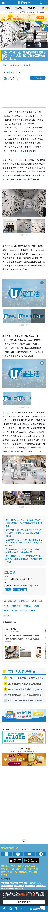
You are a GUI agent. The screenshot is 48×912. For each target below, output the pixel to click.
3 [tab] (23, 15)
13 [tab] (18, 20)
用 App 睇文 (39, 77)
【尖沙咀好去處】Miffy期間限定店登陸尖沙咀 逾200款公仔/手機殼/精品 (23, 551)
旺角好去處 (6, 871)
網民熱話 (5, 882)
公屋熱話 (21, 12)
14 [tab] (21, 20)
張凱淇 (10, 72)
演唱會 (8, 8)
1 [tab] (18, 15)
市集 (13, 865)
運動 (6, 610)
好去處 (24, 610)
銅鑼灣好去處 (7, 868)
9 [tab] (23, 18)
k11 (6, 451)
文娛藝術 (16, 606)
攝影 (37, 606)
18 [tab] (31, 20)
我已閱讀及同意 (24, 902)
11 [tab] (28, 18)
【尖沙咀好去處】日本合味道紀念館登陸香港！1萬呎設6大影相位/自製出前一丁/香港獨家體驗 (23, 542)
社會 (15, 871)
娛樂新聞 (30, 12)
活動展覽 (26, 65)
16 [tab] (26, 20)
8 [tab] (21, 18)
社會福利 (5, 874)
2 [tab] (21, 15)
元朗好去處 (20, 868)
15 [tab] (23, 20)
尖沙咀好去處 (10, 601)
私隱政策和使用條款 (28, 895)
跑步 (33, 610)
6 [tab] (31, 15)
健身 (15, 610)
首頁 (5, 65)
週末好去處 (37, 601)
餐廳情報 (23, 871)
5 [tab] (28, 15)
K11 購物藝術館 (19, 589)
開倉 (19, 865)
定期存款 (40, 12)
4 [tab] (26, 15)
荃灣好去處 (32, 868)
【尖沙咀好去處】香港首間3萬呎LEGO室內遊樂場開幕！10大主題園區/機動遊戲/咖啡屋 (23, 523)
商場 (6, 606)
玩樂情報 (14, 65)
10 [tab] (26, 18)
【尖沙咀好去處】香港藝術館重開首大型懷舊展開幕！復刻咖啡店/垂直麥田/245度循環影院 (23, 532)
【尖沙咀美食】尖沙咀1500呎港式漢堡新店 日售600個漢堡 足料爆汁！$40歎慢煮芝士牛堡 (23, 559)
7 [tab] (18, 18)
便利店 (28, 606)
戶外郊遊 (33, 871)
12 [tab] (31, 18)
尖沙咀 (8, 589)
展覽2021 (24, 601)
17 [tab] (28, 20)
